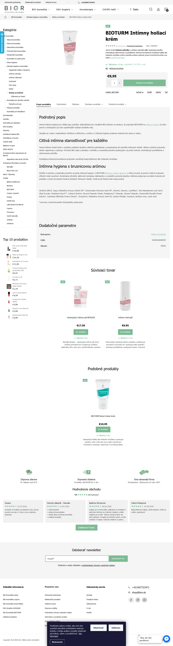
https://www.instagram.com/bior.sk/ (138, 600)
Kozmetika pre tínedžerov (16, 111)
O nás (88, 608)
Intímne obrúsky (15, 74)
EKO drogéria (8, 127)
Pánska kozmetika (13, 108)
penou (124, 173)
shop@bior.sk (139, 592)
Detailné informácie (118, 58)
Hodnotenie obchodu (86, 489)
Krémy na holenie (16, 93)
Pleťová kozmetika (13, 43)
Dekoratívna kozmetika (15, 47)
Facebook (131, 600)
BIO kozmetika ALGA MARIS (13, 604)
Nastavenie (57, 642)
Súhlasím (116, 628)
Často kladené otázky (52, 621)
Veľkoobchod (91, 604)
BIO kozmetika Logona (11, 599)
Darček (88, 613)
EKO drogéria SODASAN (11, 608)
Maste (11, 89)
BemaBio (10, 167)
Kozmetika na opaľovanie (16, 59)
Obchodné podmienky (13, 2)
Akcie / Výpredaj (9, 174)
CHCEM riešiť (7, 142)
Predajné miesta (92, 599)
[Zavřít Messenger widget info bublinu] (139, 635)
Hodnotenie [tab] (61, 104)
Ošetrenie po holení (18, 96)
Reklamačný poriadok (33, 2)
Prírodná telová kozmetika (16, 51)
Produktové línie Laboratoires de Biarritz (14, 154)
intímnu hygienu (152, 124)
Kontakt (89, 595)
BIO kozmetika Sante (10, 595)
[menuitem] (41, 9)
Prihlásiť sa (118, 559)
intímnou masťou (111, 173)
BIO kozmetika (8, 36)
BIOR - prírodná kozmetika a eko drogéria (144, 600)
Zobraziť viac (86, 527)
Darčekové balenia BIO (11, 134)
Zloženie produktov (10, 617)
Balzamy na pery (9, 145)
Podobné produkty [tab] (116, 104)
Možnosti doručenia (116, 68)
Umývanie (12, 81)
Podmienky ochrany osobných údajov (58, 612)
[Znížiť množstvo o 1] (109, 83)
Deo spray (12, 85)
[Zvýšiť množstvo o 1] (119, 83)
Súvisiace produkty (92, 104)
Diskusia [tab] (75, 104)
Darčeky (6, 119)
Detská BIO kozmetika (15, 55)
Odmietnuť (98, 628)
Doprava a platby (51, 608)
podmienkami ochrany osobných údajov (98, 565)
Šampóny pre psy (15, 104)
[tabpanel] (81, 316)
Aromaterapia (8, 115)
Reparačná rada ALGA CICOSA (17, 159)
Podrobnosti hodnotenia (135, 46)
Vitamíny (6, 130)
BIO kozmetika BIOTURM (12, 613)
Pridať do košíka (144, 83)
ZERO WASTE (8, 149)
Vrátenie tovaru (50, 2)
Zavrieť (122, 91)
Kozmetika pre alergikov (11, 123)
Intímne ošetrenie (15, 77)
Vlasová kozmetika (13, 40)
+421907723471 (140, 587)
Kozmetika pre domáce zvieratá (18, 100)
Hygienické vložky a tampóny (19, 70)
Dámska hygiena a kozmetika (17, 66)
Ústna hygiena (12, 62)
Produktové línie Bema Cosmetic (14, 163)
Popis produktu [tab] (43, 104)
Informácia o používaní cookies (56, 617)
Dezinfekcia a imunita (10, 138)
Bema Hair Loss (12, 170)
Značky (5, 178)
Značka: (112, 92)
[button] (166, 638)
